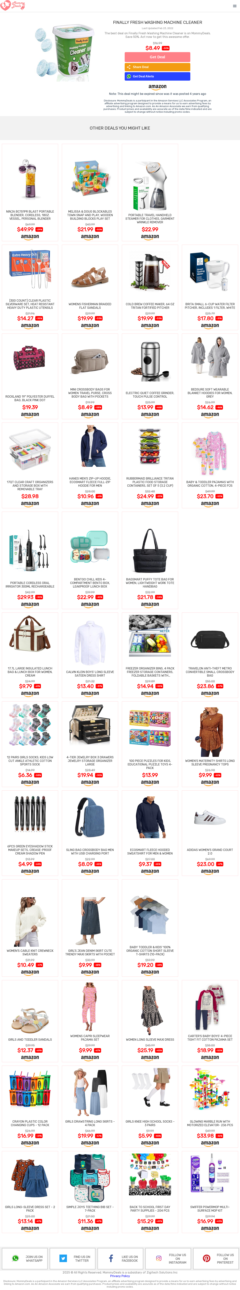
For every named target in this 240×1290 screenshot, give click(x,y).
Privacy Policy (120, 1276)
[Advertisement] (210, 192)
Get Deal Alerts (143, 76)
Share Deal (137, 67)
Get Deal (157, 57)
